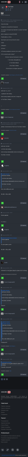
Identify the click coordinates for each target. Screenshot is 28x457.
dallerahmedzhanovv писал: (9, 238)
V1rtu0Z (17, 74)
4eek (5, 262)
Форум (3, 412)
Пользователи (4, 421)
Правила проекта (5, 440)
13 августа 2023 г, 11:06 (7, 268)
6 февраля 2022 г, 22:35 (7, 122)
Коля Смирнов (12, 109)
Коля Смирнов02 (9, 282)
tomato (21, 74)
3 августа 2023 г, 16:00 (7, 171)
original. (6, 165)
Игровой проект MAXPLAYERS (8, 455)
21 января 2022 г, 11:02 (7, 20)
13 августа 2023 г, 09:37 (7, 212)
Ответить (24, 78)
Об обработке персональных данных (10, 435)
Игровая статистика (6, 429)
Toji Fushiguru (12, 74)
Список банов (4, 425)
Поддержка (4, 414)
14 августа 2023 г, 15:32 (7, 319)
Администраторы (5, 423)
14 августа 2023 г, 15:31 (7, 287)
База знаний (4, 442)
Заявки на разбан (5, 427)
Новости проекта (5, 408)
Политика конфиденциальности (9, 438)
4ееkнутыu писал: (7, 362)
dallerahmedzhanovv (10, 207)
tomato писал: (5, 174)
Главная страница (5, 406)
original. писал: (6, 322)
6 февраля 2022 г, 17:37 (7, 88)
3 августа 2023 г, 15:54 (7, 143)
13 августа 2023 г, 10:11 (7, 235)
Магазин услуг (4, 410)
